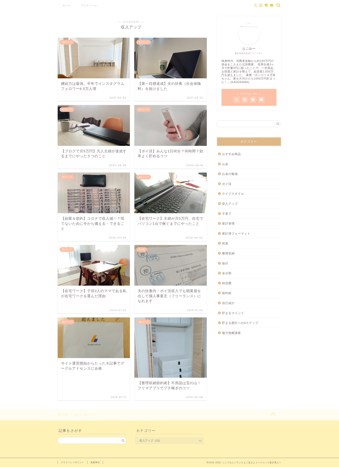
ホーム (67, 5)
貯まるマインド (233, 313)
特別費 (226, 283)
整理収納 (228, 253)
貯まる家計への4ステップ (240, 322)
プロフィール (89, 5)
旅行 (225, 263)
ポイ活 (226, 184)
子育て (226, 213)
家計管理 (228, 223)
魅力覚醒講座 (231, 332)
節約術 (226, 293)
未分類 (226, 273)
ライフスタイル (233, 193)
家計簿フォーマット (236, 233)
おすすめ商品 (231, 154)
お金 (225, 164)
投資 (225, 243)
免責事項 (95, 462)
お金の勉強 (230, 173)
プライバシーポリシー (72, 462)
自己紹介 (228, 303)
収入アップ (230, 203)
